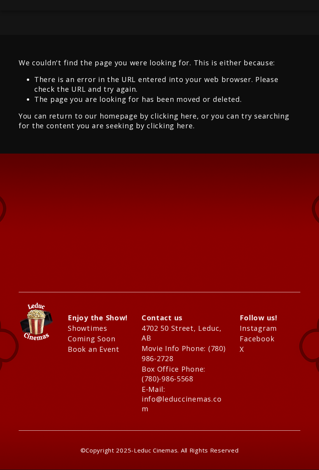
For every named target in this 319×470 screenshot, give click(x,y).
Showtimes (87, 328)
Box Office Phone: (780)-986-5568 (175, 373)
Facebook (257, 338)
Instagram (258, 328)
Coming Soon (91, 338)
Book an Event (93, 349)
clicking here (173, 116)
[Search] (22, 5)
